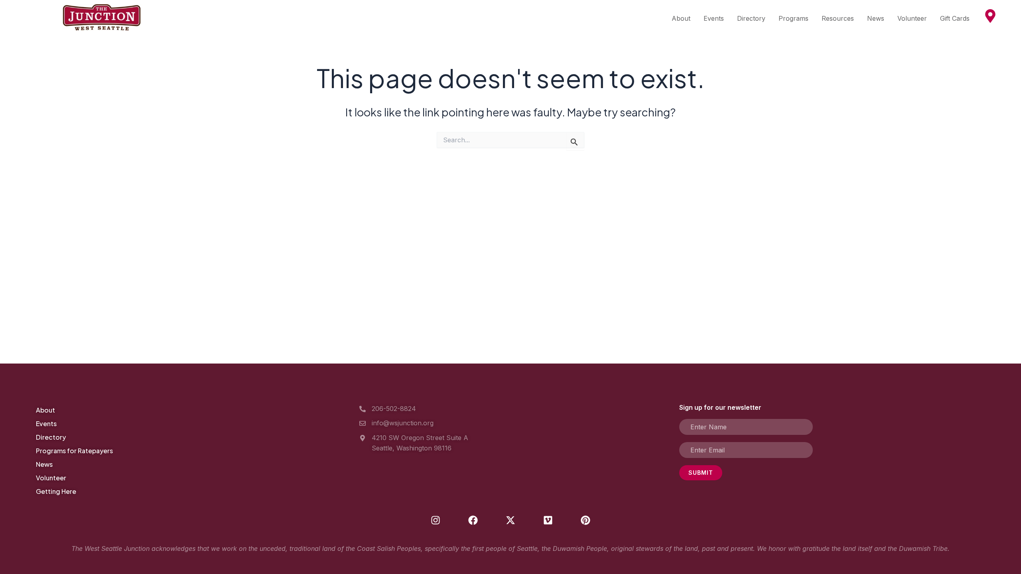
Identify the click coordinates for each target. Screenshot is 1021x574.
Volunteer (912, 18)
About (681, 18)
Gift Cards (955, 18)
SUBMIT (700, 472)
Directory (751, 18)
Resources (838, 18)
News (875, 18)
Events (714, 18)
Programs (793, 18)
